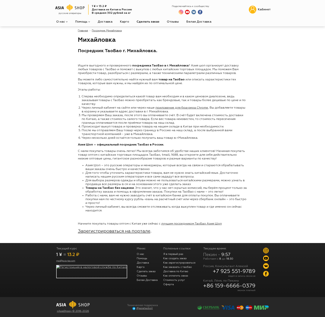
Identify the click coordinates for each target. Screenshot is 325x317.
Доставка (105, 21)
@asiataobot (144, 308)
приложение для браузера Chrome (181, 107)
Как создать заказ (175, 258)
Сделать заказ (148, 21)
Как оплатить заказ (175, 275)
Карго (124, 21)
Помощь (81, 21)
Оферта (168, 284)
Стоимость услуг (174, 280)
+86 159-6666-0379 (229, 286)
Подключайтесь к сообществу (190, 6)
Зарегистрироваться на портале (114, 231)
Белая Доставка (198, 21)
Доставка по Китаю (175, 271)
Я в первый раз (173, 254)
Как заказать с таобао (177, 267)
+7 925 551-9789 (234, 271)
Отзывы (173, 21)
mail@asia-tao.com (65, 261)
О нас (61, 21)
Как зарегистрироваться (179, 262)
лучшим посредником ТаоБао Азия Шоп (191, 223)
